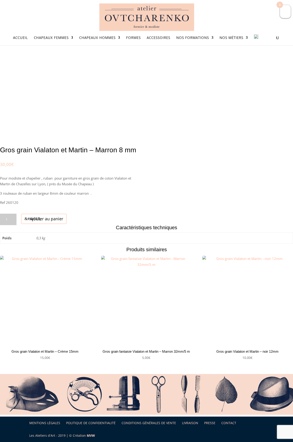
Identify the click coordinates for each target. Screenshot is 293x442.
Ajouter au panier (46, 218)
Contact (228, 423)
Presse (209, 423)
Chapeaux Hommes (97, 38)
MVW (91, 435)
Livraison (190, 423)
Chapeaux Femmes (51, 38)
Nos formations (192, 38)
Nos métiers (231, 38)
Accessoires (158, 38)
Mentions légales (44, 423)
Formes (133, 38)
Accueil (20, 38)
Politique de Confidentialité (91, 423)
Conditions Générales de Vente (149, 423)
